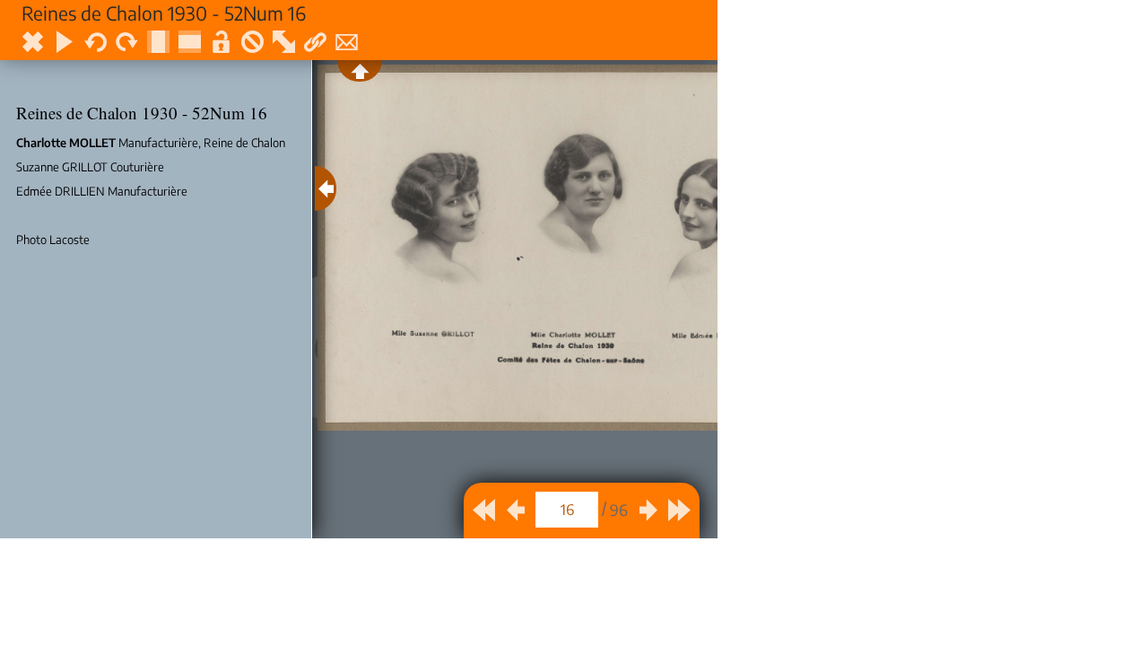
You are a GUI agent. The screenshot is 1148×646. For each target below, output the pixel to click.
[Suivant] (648, 510)
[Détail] (325, 188)
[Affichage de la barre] (359, 71)
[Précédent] (515, 510)
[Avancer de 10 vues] (679, 510)
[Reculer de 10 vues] (484, 510)
